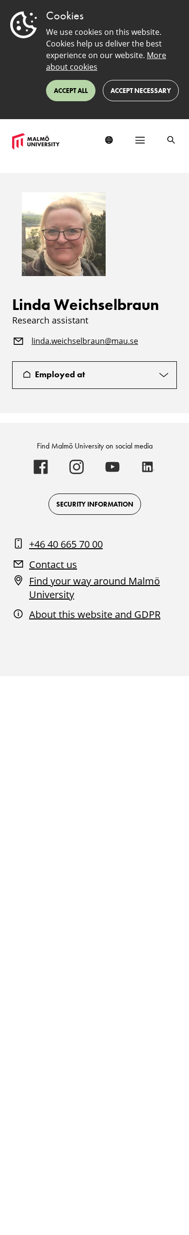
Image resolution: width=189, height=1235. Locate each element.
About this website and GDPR (94, 614)
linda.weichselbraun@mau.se (85, 341)
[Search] (171, 140)
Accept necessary (140, 90)
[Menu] (140, 140)
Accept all (71, 90)
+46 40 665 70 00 (66, 544)
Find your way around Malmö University (94, 587)
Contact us (53, 564)
